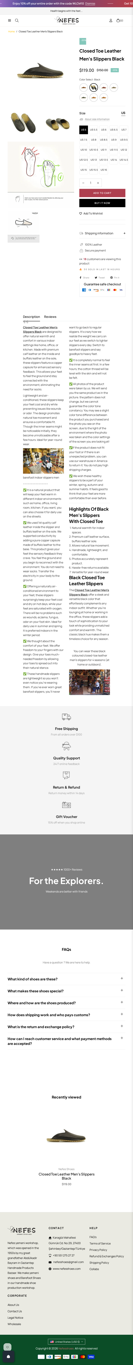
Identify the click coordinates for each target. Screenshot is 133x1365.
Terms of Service (100, 1243)
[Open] (8, 1356)
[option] (41, 71)
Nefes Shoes (66, 1169)
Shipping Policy (99, 1263)
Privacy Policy (98, 1250)
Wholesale (14, 1324)
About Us (13, 1305)
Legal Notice (15, 1318)
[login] (110, 20)
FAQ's (93, 1237)
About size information (97, 119)
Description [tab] (31, 317)
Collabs (94, 1269)
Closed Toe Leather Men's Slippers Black (67, 1176)
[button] (69, 1332)
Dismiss (76, 3)
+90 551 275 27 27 (63, 1255)
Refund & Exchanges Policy (107, 1256)
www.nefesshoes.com (67, 1269)
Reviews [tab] (50, 317)
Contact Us (15, 1311)
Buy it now (102, 203)
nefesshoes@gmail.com (68, 1262)
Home (11, 31)
